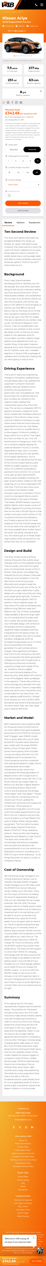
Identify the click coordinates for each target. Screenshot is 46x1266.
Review (8, 222)
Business (14, 150)
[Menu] (41, 4)
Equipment (34, 222)
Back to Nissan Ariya (13, 12)
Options (21, 222)
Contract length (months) (18, 167)
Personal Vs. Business (23, 1200)
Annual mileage (14, 180)
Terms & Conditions (23, 1144)
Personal (32, 149)
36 (28, 172)
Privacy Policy (23, 1147)
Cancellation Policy (23, 1163)
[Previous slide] (6, 46)
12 (38, 161)
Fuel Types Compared (23, 1203)
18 (9, 172)
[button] (14, 55)
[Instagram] (26, 1128)
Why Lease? (23, 1206)
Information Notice (23, 1150)
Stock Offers (23, 1177)
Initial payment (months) (18, 156)
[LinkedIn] (32, 1128)
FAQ (23, 1183)
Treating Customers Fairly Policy (23, 1160)
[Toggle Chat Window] (40, 1250)
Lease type (12, 145)
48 (37, 172)
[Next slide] (40, 46)
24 (18, 172)
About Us (23, 1140)
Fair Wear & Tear (23, 1210)
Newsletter (23, 1190)
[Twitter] (20, 1128)
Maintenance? (14, 191)
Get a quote (23, 203)
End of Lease (23, 1213)
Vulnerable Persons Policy (23, 1166)
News (23, 1186)
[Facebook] (14, 1128)
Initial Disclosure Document (23, 1153)
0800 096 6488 (23, 1113)
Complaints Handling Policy (23, 1157)
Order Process (23, 1216)
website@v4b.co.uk (23, 1120)
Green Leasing (23, 1180)
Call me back (23, 210)
